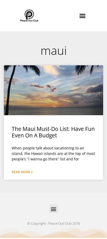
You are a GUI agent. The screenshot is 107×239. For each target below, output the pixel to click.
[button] (83, 16)
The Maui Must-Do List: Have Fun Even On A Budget (53, 132)
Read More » (22, 172)
